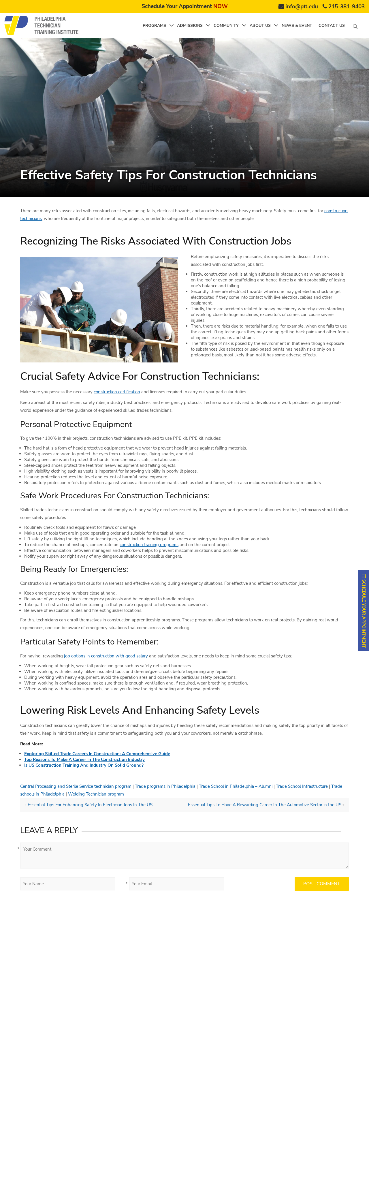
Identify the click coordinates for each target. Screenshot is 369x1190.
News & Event (297, 25)
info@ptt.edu (301, 6)
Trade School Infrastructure (302, 786)
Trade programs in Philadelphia (165, 786)
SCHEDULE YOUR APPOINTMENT (364, 613)
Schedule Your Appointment (185, 6)
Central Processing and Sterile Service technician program (75, 786)
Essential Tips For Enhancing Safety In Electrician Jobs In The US (90, 805)
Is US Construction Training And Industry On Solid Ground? (84, 765)
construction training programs (149, 545)
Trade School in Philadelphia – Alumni (235, 786)
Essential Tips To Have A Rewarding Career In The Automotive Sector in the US (264, 805)
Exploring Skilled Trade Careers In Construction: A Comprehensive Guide (97, 754)
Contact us (332, 25)
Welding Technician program (96, 794)
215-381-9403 (346, 6)
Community (226, 25)
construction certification (117, 392)
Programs (154, 25)
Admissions (190, 25)
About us (260, 25)
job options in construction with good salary (106, 656)
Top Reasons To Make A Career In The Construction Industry (84, 759)
